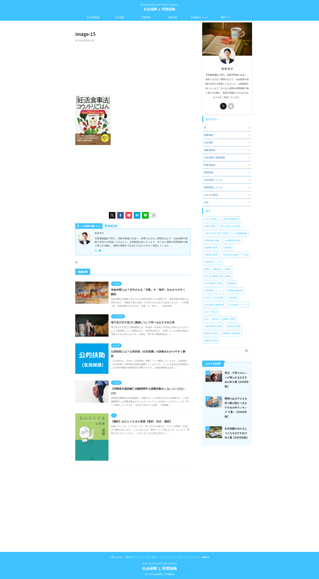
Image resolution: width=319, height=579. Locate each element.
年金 (246, 254)
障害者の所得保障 (231, 333)
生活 (207, 297)
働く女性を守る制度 (230, 226)
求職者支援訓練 (234, 290)
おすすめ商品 (211, 219)
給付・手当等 (211, 312)
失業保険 (227, 247)
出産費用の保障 (232, 240)
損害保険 (172, 17)
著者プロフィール (134, 557)
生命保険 (119, 17)
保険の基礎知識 (230, 219)
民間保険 (231, 283)
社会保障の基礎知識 (214, 304)
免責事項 (205, 557)
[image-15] (137, 215)
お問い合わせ (116, 557)
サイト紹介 (151, 557)
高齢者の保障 (211, 340)
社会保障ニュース (199, 17)
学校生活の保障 (230, 254)
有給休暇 (209, 262)
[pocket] (128, 215)
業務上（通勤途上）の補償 (217, 269)
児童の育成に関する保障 (216, 233)
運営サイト (226, 17)
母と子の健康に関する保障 (217, 276)
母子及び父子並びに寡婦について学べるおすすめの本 (143, 322)
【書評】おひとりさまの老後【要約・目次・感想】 (141, 421)
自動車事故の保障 (213, 326)
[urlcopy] (153, 215)
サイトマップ (167, 557)
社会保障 (232, 297)
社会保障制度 (93, 17)
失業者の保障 (211, 254)
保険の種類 (210, 226)
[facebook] (120, 215)
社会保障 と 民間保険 (159, 9)
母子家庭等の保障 (213, 283)
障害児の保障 (233, 326)
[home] (100, 250)
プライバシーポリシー (187, 557)
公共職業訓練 (240, 233)
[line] (145, 215)
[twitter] (112, 215)
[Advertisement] (133, 67)
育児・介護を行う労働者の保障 (220, 319)
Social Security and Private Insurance (159, 563)
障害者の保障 (211, 333)
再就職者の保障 (212, 240)
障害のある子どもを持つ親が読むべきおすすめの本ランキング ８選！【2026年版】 (236, 407)
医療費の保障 (211, 247)
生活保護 (218, 297)
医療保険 (146, 17)
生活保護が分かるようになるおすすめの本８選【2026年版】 (237, 433)
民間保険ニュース (213, 290)
